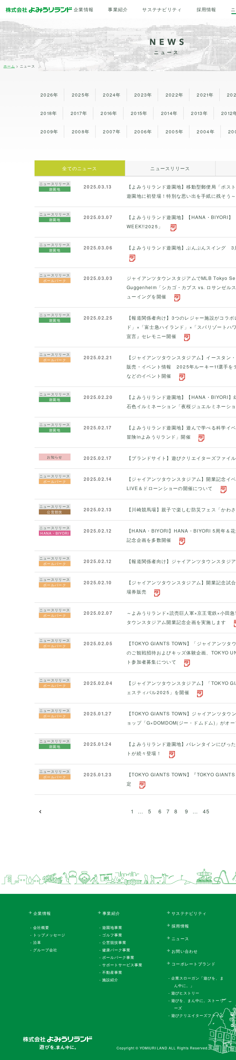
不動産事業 (112, 972)
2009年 (49, 131)
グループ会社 (45, 950)
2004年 (205, 131)
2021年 (205, 94)
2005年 (174, 131)
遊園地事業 (112, 927)
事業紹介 (118, 9)
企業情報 (84, 9)
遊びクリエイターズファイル (197, 1015)
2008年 (81, 131)
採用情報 (206, 9)
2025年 (81, 94)
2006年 (143, 131)
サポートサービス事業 (122, 964)
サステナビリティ (162, 9)
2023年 (143, 94)
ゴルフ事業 (112, 935)
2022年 (174, 94)
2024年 (112, 94)
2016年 (108, 113)
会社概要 (41, 927)
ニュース (180, 938)
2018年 (48, 113)
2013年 (199, 113)
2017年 (79, 113)
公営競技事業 (114, 942)
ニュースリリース (170, 168)
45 (206, 811)
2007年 (112, 131)
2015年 (139, 113)
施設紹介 (110, 979)
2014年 (169, 113)
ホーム (9, 66)
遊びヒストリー (185, 993)
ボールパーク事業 (118, 957)
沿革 (37, 942)
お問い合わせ (185, 951)
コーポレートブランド (194, 964)
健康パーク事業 (116, 950)
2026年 (49, 94)
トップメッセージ (49, 935)
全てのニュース (79, 168)
